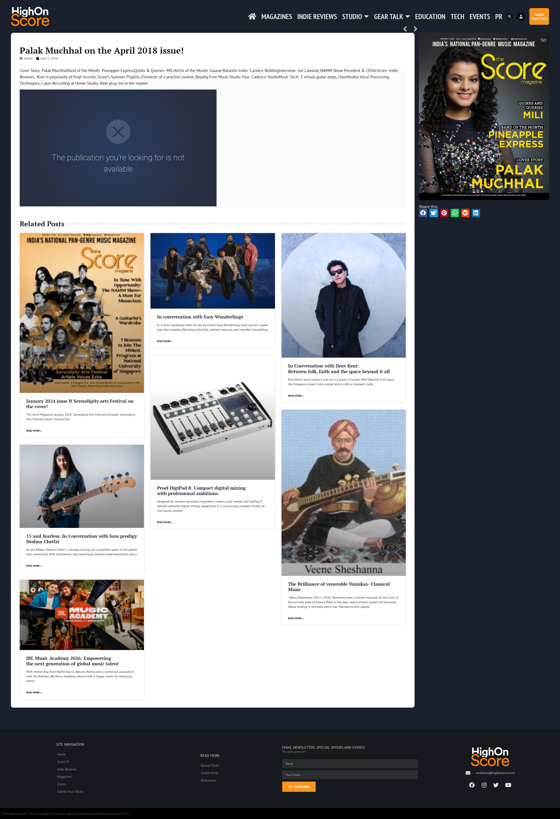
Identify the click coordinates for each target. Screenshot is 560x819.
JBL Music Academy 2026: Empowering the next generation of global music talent (72, 661)
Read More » (34, 430)
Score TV (63, 761)
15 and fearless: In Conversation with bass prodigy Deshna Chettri (81, 539)
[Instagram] (484, 785)
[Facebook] (472, 785)
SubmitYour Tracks (539, 16)
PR (498, 16)
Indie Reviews (317, 16)
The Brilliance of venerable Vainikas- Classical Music (339, 586)
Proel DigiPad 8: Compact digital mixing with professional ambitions (201, 490)
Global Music (210, 773)
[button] (509, 16)
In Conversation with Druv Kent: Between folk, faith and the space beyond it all (339, 368)
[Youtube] (508, 785)
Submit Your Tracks (70, 791)
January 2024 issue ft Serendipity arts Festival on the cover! (80, 404)
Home (61, 754)
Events (480, 16)
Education (430, 16)
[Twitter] (496, 785)
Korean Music (210, 765)
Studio (352, 16)
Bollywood (208, 780)
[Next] (414, 29)
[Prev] (406, 29)
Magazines (276, 16)
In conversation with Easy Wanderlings (200, 317)
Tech (457, 16)
